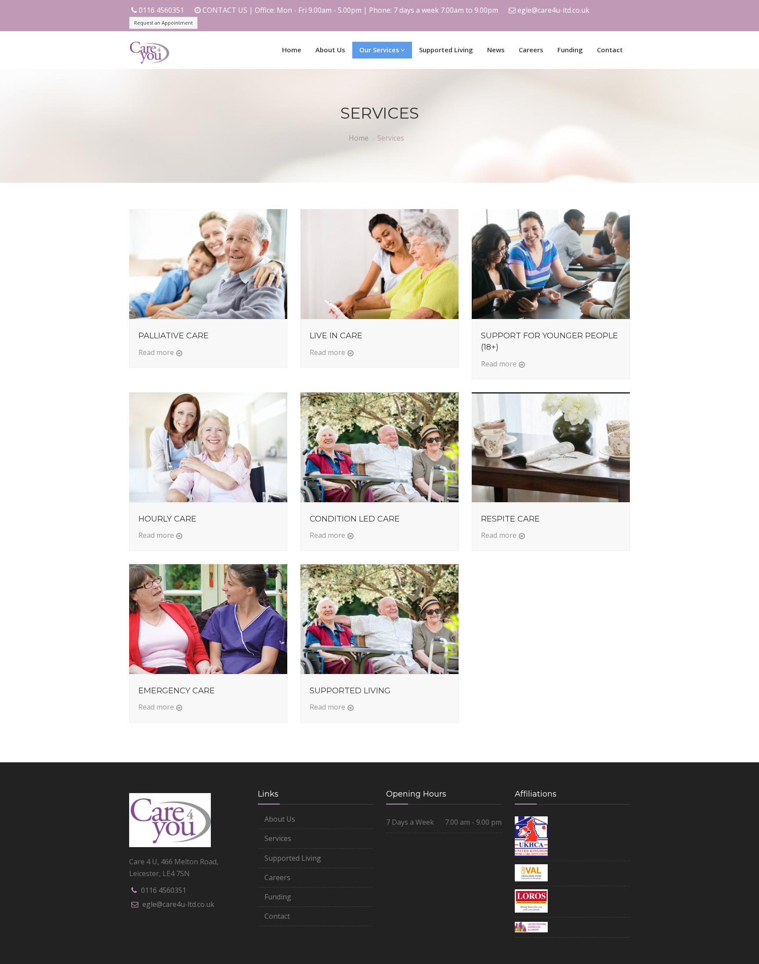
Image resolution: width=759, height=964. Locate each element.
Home (291, 49)
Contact (610, 49)
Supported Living (446, 49)
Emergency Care (176, 691)
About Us (330, 49)
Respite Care (510, 519)
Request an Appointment (163, 22)
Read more (156, 352)
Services (277, 838)
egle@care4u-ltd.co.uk (553, 10)
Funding (570, 49)
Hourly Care (167, 519)
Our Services (379, 49)
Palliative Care (173, 336)
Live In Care (336, 336)
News (496, 49)
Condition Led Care (355, 519)
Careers (531, 49)
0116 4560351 (161, 10)
